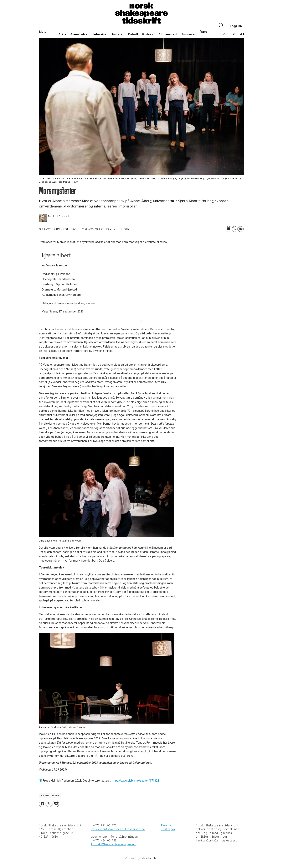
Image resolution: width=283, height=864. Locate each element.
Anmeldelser (79, 34)
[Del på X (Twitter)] (235, 229)
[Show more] (141, 320)
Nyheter (118, 34)
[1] (98, 755)
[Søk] (221, 26)
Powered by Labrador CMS (141, 858)
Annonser (189, 34)
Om (225, 34)
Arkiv (62, 34)
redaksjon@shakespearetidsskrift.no (118, 829)
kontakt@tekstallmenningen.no (113, 844)
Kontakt (238, 34)
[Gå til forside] (141, 13)
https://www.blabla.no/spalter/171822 (135, 780)
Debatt (133, 34)
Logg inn (236, 26)
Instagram (168, 829)
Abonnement (168, 34)
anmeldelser (50, 795)
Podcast (148, 34)
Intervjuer (100, 34)
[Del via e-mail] (241, 229)
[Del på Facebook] (228, 229)
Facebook (167, 825)
